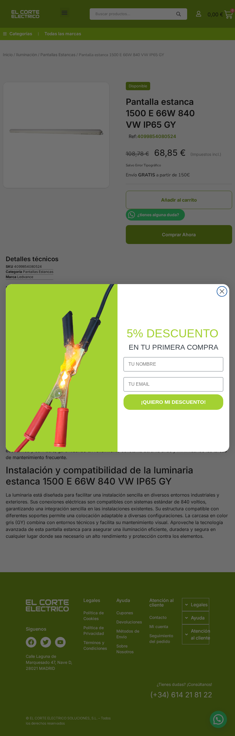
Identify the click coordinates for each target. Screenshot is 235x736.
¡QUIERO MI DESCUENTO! (173, 402)
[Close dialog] (222, 291)
